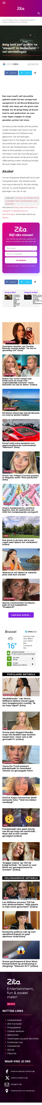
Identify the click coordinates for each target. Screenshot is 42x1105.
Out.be (10, 1049)
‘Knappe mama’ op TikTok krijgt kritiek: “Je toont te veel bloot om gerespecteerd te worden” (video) (19, 866)
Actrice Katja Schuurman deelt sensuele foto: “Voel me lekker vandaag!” (19, 800)
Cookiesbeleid (14, 1020)
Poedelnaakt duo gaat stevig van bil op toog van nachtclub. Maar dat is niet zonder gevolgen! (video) (19, 832)
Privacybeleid (14, 1027)
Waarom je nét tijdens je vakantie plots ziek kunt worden (19, 574)
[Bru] (4, 64)
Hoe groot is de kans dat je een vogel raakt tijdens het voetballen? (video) (19, 542)
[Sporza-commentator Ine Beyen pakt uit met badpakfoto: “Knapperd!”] (21, 590)
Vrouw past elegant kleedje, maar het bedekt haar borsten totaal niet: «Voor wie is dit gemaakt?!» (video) (19, 735)
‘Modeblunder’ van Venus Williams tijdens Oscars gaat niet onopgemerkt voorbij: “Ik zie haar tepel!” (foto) (18, 702)
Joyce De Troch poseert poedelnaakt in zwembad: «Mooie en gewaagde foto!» (17, 768)
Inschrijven (21, 260)
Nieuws (10, 20)
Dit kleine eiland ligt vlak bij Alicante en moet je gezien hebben (20, 414)
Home (4, 20)
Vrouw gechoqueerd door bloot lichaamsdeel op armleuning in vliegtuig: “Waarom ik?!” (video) (20, 963)
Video (6, 536)
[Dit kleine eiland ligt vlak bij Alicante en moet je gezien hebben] (21, 400)
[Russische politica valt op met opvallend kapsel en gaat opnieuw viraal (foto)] (21, 920)
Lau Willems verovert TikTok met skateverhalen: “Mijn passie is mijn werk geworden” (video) (20, 904)
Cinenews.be (13, 1046)
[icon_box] (20, 1071)
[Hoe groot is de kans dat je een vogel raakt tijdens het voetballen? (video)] (21, 527)
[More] (35, 73)
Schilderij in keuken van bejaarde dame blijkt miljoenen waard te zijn (16, 301)
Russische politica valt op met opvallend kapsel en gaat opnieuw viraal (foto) (19, 934)
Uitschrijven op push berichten (23, 1038)
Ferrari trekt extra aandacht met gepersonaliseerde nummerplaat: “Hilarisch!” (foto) (19, 445)
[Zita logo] (21, 8)
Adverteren (13, 1034)
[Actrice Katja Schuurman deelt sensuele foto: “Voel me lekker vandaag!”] (21, 786)
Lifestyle (7, 503)
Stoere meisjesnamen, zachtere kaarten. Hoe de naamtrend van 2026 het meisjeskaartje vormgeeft (20, 510)
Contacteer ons (15, 1042)
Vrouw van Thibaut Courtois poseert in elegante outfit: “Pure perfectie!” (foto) (20, 478)
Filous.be (11, 1053)
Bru (16, 64)
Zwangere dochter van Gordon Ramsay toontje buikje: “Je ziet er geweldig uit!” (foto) (19, 348)
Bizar (17, 20)
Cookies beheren (15, 1031)
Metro (5, 218)
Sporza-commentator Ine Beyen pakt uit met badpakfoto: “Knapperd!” (18, 605)
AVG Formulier (14, 1023)
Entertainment (9, 342)
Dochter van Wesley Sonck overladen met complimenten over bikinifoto (22, 201)
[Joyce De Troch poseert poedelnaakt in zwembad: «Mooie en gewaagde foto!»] (21, 754)
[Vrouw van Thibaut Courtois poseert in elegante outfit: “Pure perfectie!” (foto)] (21, 462)
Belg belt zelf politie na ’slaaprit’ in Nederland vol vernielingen (20, 210)
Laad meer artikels (20, 615)
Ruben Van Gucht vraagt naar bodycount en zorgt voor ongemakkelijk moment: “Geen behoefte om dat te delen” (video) (19, 382)
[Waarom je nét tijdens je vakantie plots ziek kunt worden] (21, 559)
